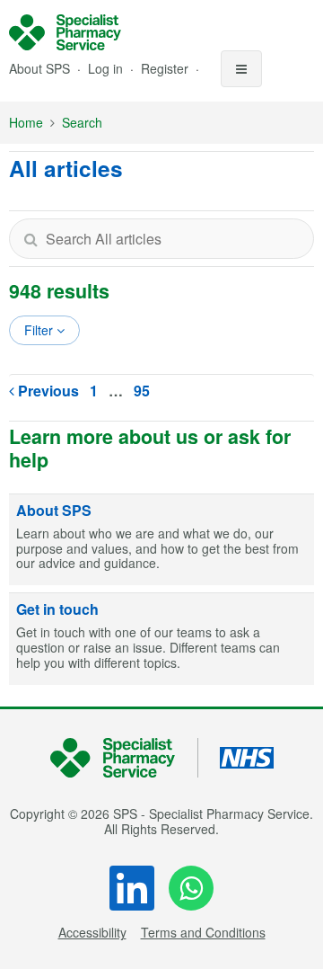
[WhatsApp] (191, 888)
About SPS (39, 68)
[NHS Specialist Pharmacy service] (65, 32)
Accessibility (92, 932)
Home (26, 122)
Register (166, 68)
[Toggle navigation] (241, 68)
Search (82, 122)
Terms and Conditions (203, 932)
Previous (46, 390)
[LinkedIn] (131, 888)
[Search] (30, 238)
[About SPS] (161, 540)
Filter (40, 330)
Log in (107, 68)
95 (142, 390)
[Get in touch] (161, 639)
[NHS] (124, 758)
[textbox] (161, 238)
